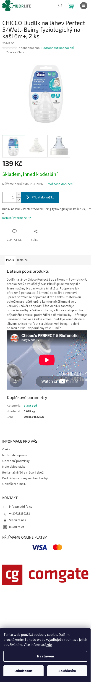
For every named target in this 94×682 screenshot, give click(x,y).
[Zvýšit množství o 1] (18, 194)
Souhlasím (67, 670)
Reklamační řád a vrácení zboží (23, 472)
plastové (30, 405)
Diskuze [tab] (22, 260)
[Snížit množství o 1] (18, 200)
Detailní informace (14, 218)
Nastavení (45, 656)
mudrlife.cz (16, 527)
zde (49, 644)
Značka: (16, 52)
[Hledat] (59, 5)
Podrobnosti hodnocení (58, 48)
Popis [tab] (10, 260)
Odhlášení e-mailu (14, 484)
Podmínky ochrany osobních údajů (25, 478)
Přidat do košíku (43, 197)
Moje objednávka (14, 466)
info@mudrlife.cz (20, 507)
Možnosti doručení (60, 184)
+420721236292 (19, 513)
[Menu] (83, 5)
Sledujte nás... (18, 520)
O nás (6, 449)
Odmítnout (23, 670)
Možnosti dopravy (14, 455)
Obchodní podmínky (16, 461)
